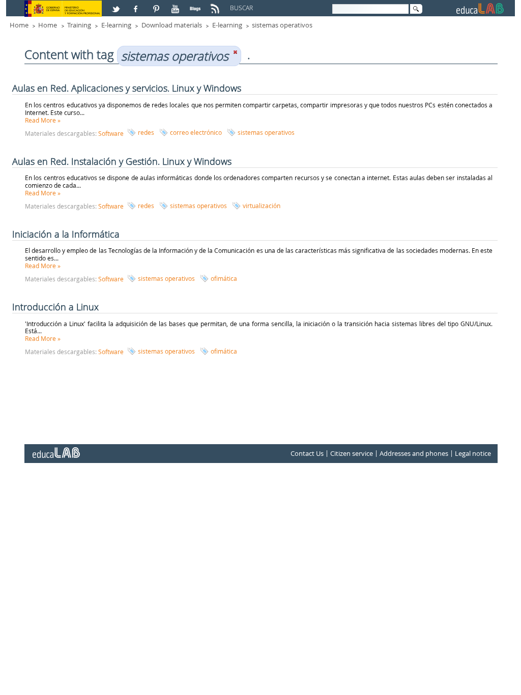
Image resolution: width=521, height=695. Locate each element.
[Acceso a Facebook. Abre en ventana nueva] (137, 4)
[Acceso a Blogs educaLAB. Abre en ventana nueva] (196, 4)
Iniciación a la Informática (66, 234)
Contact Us (307, 453)
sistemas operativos (282, 25)
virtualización (261, 205)
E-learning (116, 25)
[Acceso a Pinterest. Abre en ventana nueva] (157, 4)
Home (19, 25)
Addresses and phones (414, 453)
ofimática (224, 278)
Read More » (43, 120)
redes (146, 132)
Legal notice (473, 453)
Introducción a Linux (55, 307)
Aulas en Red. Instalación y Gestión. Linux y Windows (121, 161)
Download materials (171, 25)
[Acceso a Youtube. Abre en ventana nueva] (176, 4)
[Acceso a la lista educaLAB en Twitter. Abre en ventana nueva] (117, 4)
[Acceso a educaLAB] (55, 448)
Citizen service (351, 453)
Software (111, 133)
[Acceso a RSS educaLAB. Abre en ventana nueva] (216, 4)
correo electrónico (196, 132)
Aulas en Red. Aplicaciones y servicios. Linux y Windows (126, 88)
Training (79, 25)
